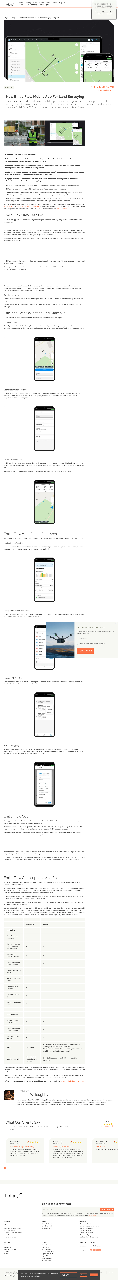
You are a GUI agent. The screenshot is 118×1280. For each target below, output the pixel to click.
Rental (35, 3)
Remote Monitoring (10, 1237)
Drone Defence (9, 1235)
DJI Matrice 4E (100, 1147)
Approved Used (8, 1224)
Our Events (7, 1247)
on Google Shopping (107, 1126)
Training (28, 3)
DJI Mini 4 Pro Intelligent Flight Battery (22, 1147)
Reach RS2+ (8, 207)
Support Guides (47, 1256)
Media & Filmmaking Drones (89, 1237)
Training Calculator (48, 1251)
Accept (93, 1275)
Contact (6, 1254)
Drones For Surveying (86, 1228)
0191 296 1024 (109, 4)
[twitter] (97, 1250)
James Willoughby (105, 90)
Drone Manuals (46, 1260)
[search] (91, 4)
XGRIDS (48, 3)
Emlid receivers (62, 209)
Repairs (55, 3)
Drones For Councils (86, 1233)
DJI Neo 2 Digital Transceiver (62, 1147)
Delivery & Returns (47, 1228)
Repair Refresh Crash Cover (12, 1228)
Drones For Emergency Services (90, 1226)
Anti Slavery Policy (47, 1226)
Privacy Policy (92, 1215)
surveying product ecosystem (28, 207)
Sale (5, 1226)
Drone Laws (45, 1247)
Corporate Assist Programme (13, 1233)
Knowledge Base (47, 1258)
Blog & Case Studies (48, 1245)
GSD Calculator (47, 1249)
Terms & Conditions (48, 1224)
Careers (6, 1251)
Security (34, 5)
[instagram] (99, 1250)
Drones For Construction (88, 1224)
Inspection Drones (86, 1230)
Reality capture (44, 5)
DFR (27, 5)
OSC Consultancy (9, 1230)
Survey (41, 3)
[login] (99, 4)
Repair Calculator (47, 1254)
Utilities (21, 5)
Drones (21, 3)
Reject (83, 1275)
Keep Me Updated (84, 651)
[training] (102, 4)
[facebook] (94, 1250)
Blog (60, 3)
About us (6, 1245)
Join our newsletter (107, 1209)
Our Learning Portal (10, 1249)
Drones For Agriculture (87, 1235)
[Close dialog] (116, 623)
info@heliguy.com (95, 1246)
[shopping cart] (95, 4)
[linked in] (91, 1250)
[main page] (9, 4)
